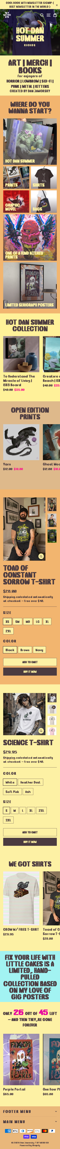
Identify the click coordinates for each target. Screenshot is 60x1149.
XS (7, 621)
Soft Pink (12, 791)
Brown (24, 649)
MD (28, 621)
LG (38, 621)
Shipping (9, 597)
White (10, 782)
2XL (8, 631)
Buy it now (30, 671)
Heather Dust (30, 782)
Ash (28, 791)
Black (10, 649)
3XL (8, 820)
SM (17, 621)
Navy (39, 649)
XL (47, 621)
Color (10, 641)
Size (7, 612)
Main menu (14, 1121)
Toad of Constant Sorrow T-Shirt (29, 574)
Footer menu (17, 1111)
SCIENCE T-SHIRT (28, 742)
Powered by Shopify (30, 1145)
